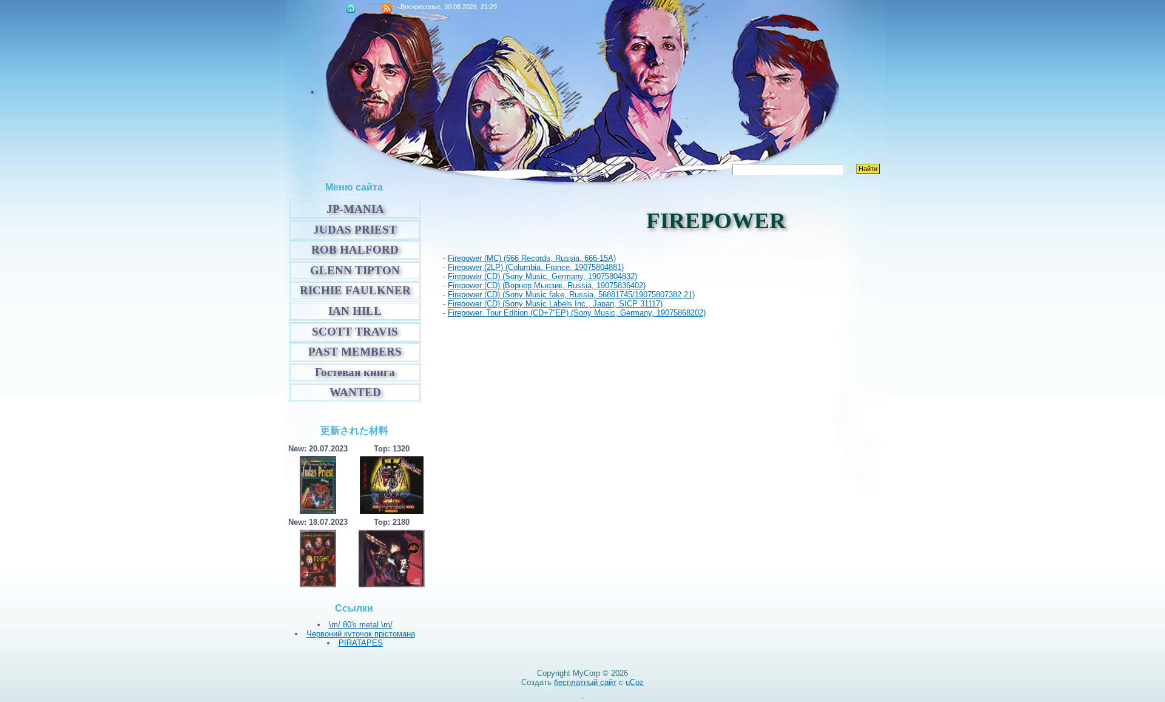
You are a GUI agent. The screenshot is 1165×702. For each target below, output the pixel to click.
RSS (387, 8)
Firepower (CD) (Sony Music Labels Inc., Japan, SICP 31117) (555, 303)
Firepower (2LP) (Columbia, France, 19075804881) (536, 267)
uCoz (635, 682)
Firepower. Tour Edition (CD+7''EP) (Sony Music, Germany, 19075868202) (577, 312)
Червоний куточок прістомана (360, 633)
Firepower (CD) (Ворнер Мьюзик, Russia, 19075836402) (547, 285)
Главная (351, 8)
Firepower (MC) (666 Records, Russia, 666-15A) (532, 258)
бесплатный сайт (585, 682)
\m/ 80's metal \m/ (361, 624)
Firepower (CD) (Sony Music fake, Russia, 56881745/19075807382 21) (571, 294)
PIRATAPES (361, 642)
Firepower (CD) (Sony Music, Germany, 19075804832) (542, 276)
